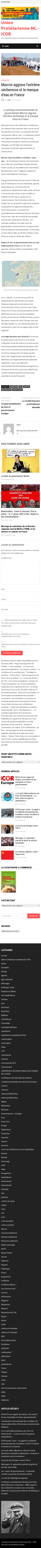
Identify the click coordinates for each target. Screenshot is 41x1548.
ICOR (3, 1165)
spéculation (5, 1356)
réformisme (6, 1296)
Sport (3, 1360)
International (6, 1181)
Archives (4, 999)
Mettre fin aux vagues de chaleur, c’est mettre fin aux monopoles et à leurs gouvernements (25, 781)
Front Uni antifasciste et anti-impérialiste (17, 1149)
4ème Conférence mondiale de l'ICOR (15, 959)
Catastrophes (6, 1039)
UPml (9, 100)
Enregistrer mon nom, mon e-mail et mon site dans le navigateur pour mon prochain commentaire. (19, 623)
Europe (4, 1125)
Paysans (4, 1264)
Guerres (4, 1153)
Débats (4, 1101)
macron (26, 387)
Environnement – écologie (11, 1113)
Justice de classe (8, 1201)
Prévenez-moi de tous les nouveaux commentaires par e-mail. (15, 635)
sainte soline (17, 390)
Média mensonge (8, 1245)
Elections (4, 1109)
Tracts (3, 1368)
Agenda (4, 975)
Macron (4, 1229)
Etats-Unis (5, 1121)
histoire (4, 1157)
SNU (3, 1336)
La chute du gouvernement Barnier (15, 476)
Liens (3, 1209)
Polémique (5, 1268)
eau (20, 387)
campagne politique (9, 1027)
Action (3, 963)
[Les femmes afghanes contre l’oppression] (7, 852)
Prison (3, 1272)
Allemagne (5, 983)
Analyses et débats (8, 991)
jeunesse (4, 1197)
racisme (4, 1292)
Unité (3, 1380)
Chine (3, 1047)
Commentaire (7, 558)
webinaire (5, 1400)
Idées (3, 1169)
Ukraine (4, 1376)
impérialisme (6, 1177)
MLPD (3, 1249)
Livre (3, 1217)
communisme (6, 1067)
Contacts (4, 1089)
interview (4, 1189)
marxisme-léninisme (9, 1233)
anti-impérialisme (8, 995)
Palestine (4, 1260)
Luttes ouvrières (7, 1225)
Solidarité (5, 1348)
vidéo (3, 1392)
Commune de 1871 (8, 1063)
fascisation (5, 1133)
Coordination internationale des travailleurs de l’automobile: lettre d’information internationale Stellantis (20, 1424)
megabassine (6, 390)
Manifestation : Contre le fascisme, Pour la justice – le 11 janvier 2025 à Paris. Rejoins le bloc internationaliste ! (20, 514)
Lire (2, 1213)
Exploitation (6, 1129)
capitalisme (5, 1031)
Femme (4, 1141)
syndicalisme (6, 1364)
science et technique (9, 1328)
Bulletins (4, 1015)
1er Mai (4, 955)
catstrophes (6, 1043)
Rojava (4, 1316)
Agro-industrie (7, 979)
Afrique (4, 971)
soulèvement (6, 1352)
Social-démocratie (8, 1340)
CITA (3, 1051)
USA (2, 1384)
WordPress (15, 1544)
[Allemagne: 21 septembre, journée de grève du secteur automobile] (7, 838)
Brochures (5, 1007)
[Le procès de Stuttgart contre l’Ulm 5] (7, 826)
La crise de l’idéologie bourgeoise (14, 1478)
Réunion (4, 1308)
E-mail (4, 599)
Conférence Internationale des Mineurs (16, 1078)
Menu (7, 46)
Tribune (4, 1372)
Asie (2, 1003)
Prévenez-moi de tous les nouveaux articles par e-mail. (20, 645)
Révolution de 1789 (8, 1312)
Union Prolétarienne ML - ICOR (25, 1542)
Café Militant (6, 1019)
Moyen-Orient (6, 1253)
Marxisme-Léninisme (9, 1241)
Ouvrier (4, 1257)
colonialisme (6, 1055)
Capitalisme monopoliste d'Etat (13, 1035)
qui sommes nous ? (8, 1288)
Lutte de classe (7, 1221)
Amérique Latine (7, 987)
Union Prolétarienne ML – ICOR (20, 28)
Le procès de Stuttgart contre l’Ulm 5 (16, 1460)
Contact (4, 1085)
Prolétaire (5, 1280)
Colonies (4, 1059)
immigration (6, 1173)
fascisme (4, 1137)
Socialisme (5, 1344)
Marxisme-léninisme (9, 1237)
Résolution (5, 1304)
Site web (4, 609)
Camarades (5, 1023)
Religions (4, 1300)
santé (3, 1324)
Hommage (5, 1161)
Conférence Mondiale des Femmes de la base (19, 1082)
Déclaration (5, 1105)
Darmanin (14, 387)
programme (6, 1276)
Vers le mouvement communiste (14, 1388)
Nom (3, 589)
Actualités (5, 80)
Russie (3, 1320)
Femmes (4, 1145)
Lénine (3, 1205)
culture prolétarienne (9, 1093)
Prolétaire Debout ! (8, 1284)
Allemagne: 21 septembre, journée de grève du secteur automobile (26, 840)
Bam (22, 1544)
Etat (3, 1117)
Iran (2, 1193)
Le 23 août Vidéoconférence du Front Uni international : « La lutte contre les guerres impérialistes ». (27, 797)
